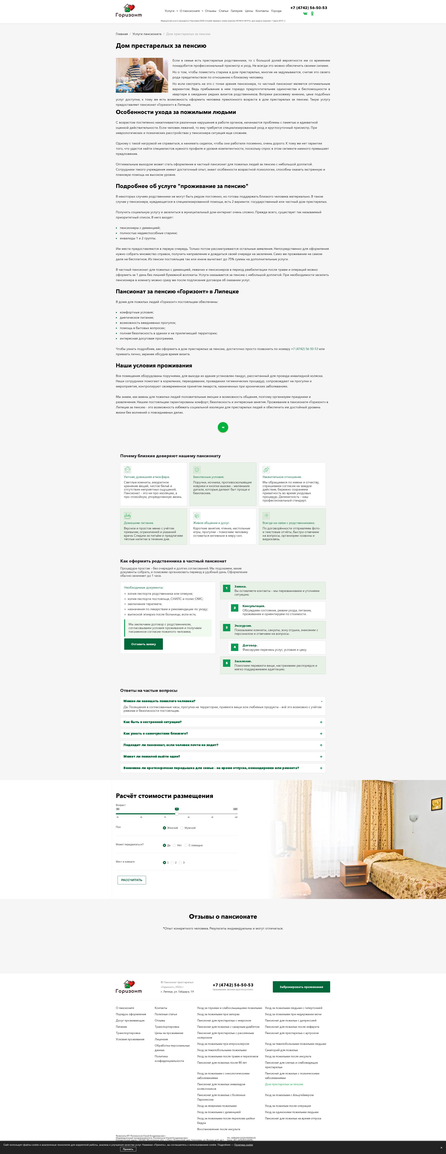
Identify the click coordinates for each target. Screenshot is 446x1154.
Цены (249, 11)
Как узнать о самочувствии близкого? (156, 733)
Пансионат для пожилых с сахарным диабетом (228, 1026)
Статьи (223, 11)
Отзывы (210, 11)
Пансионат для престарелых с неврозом (224, 1020)
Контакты (262, 11)
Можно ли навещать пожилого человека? (159, 701)
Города (276, 11)
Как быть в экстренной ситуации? (153, 722)
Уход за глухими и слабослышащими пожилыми (229, 1008)
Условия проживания (130, 1039)
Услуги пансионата (147, 34)
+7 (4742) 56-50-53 (308, 7)
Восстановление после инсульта (218, 1129)
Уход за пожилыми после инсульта (288, 1056)
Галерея (237, 11)
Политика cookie (243, 1144)
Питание (121, 1026)
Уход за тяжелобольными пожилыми (222, 1050)
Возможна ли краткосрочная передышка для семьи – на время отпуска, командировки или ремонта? (211, 768)
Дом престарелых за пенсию (284, 1084)
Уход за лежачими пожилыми (217, 1105)
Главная (122, 34)
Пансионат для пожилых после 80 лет (222, 1062)
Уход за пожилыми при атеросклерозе (223, 1043)
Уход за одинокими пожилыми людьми (291, 1112)
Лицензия (161, 1039)
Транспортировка (128, 1033)
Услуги (170, 11)
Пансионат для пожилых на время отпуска (293, 1118)
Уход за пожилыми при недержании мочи (293, 1014)
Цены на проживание (169, 1033)
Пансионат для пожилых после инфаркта (292, 1026)
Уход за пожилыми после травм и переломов (227, 1056)
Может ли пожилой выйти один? (152, 756)
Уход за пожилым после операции (288, 1105)
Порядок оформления (131, 1014)
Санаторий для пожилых (281, 1050)
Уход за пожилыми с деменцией (219, 1112)
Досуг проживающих (130, 1020)
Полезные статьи (166, 1014)
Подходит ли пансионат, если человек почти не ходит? (171, 745)
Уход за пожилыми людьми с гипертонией (293, 1008)
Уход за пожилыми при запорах (218, 1014)
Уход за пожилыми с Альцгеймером (289, 1095)
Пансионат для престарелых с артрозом (292, 1033)
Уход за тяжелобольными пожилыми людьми (295, 1043)
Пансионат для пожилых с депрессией (290, 1020)
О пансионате (190, 11)
